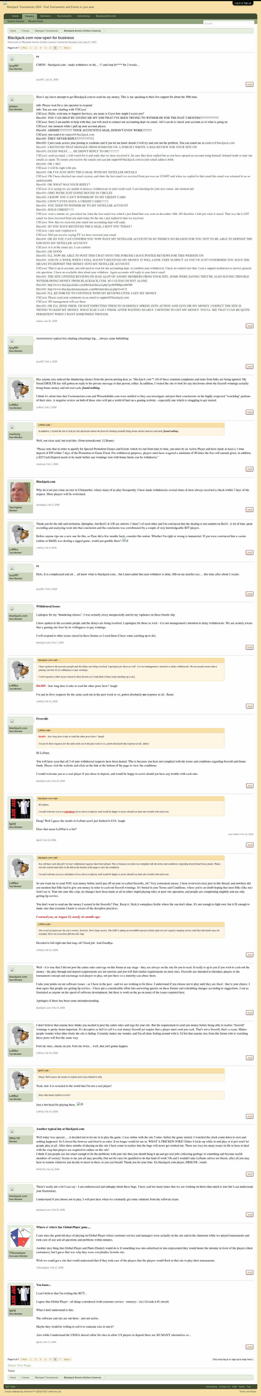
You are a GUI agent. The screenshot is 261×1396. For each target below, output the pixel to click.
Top (248, 1386)
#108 (249, 594)
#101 (249, 84)
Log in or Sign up (243, 3)
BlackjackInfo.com (106, 16)
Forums (29, 16)
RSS (253, 1386)
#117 (249, 1174)
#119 (249, 1272)
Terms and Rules (247, 1391)
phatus (13, 106)
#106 (249, 509)
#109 (249, 647)
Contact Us (224, 1386)
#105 (249, 469)
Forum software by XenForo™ (33, 1391)
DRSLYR (14, 1138)
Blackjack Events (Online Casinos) (39, 42)
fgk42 (12, 823)
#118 (249, 1214)
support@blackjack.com (79, 134)
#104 (249, 412)
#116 (249, 1116)
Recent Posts (35, 21)
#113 (249, 954)
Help (234, 1386)
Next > (67, 48)
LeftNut (13, 404)
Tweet (11, 1370)
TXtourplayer (17, 1252)
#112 (249, 845)
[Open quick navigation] (251, 30)
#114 (249, 1012)
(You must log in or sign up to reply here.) (233, 1359)
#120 (249, 1347)
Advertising (83, 16)
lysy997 (14, 65)
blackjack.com (75, 42)
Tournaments (64, 16)
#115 (249, 1057)
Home (15, 16)
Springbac (15, 507)
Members (45, 16)
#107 (249, 552)
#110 (249, 706)
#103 (249, 366)
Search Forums (15, 21)
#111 (250, 785)
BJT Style (10, 1386)
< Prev (24, 48)
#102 (249, 326)
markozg (14, 434)
